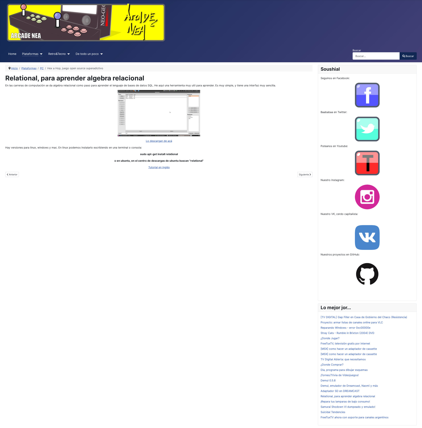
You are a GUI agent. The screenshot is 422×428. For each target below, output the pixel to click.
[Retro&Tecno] (68, 54)
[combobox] (376, 56)
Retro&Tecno (57, 54)
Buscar (357, 50)
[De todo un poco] (101, 54)
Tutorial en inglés (159, 167)
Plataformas (30, 54)
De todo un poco (87, 54)
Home (12, 54)
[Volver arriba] (416, 421)
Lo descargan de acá (159, 141)
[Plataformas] (40, 54)
